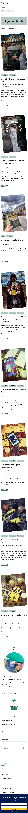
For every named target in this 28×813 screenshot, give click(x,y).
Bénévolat (4, 728)
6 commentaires (5, 244)
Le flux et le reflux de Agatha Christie (14, 615)
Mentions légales (7, 778)
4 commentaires (5, 86)
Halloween (4, 75)
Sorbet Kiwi (7, 3)
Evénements (5, 739)
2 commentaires (5, 168)
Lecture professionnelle (7, 720)
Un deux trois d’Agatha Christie (12, 240)
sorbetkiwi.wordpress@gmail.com (12, 768)
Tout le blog (12, 75)
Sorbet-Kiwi (4, 84)
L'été (3, 236)
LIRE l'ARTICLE (4, 105)
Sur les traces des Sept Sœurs (9, 724)
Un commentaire (5, 396)
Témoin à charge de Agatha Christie (13, 317)
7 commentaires (5, 321)
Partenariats (12, 313)
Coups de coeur (5, 735)
